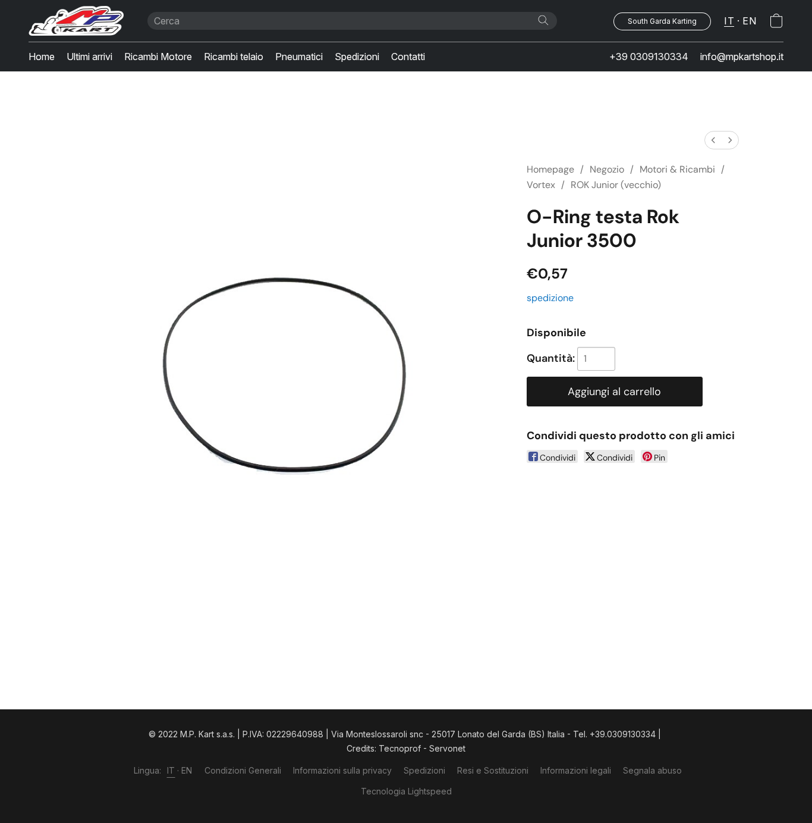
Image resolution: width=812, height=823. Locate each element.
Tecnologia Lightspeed (406, 791)
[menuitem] (713, 140)
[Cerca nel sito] (543, 20)
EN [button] (749, 21)
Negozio (607, 169)
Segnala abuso (652, 770)
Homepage (550, 169)
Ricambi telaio (233, 56)
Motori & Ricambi (677, 169)
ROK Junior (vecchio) (616, 185)
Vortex (541, 185)
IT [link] (171, 770)
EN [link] (187, 770)
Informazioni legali (575, 770)
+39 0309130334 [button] (648, 56)
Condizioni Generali (242, 770)
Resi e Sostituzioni (492, 770)
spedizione (550, 298)
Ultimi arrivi (89, 56)
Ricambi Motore (158, 56)
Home (42, 56)
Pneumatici (299, 56)
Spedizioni (357, 56)
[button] (76, 21)
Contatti (408, 56)
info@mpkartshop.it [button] (741, 56)
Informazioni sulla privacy (342, 770)
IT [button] (729, 21)
